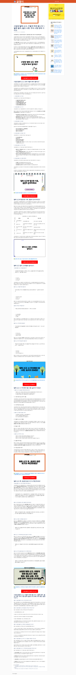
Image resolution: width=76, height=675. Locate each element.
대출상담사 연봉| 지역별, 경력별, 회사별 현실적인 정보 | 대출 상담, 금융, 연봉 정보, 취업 (58, 71)
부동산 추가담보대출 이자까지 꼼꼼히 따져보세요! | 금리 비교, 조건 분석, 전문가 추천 (58, 41)
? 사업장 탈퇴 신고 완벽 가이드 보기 (29, 591)
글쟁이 (20, 1)
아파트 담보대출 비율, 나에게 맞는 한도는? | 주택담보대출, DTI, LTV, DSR (58, 51)
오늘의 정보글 (57, 1)
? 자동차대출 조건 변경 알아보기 (29, 196)
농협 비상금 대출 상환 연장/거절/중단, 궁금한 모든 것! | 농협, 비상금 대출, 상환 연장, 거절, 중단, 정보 (58, 31)
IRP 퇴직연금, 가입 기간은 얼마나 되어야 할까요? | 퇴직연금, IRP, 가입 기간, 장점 (26, 668)
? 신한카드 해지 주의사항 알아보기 (30, 262)
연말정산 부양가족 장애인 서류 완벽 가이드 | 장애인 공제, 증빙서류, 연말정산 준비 (58, 37)
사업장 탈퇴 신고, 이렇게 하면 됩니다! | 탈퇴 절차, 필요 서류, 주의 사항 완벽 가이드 (26, 665)
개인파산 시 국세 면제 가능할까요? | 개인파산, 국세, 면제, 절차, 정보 (58, 56)
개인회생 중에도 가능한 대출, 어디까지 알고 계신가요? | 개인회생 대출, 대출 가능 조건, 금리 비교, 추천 (58, 46)
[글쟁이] (15, 1)
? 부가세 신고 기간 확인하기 (29, 384)
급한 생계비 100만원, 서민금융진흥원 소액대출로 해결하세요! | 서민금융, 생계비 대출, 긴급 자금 (58, 61)
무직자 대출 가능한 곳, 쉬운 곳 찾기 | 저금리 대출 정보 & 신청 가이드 (58, 66)
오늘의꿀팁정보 (17, 664)
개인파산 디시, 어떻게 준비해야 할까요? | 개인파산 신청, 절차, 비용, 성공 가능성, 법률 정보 (58, 26)
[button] (61, 1)
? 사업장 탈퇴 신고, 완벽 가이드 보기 (29, 78)
